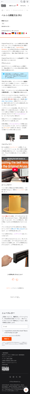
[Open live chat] (26, 390)
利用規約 (21, 343)
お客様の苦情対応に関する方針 (9, 360)
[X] (16, 377)
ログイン (8, 288)
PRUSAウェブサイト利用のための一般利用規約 (13, 354)
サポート (8, 10)
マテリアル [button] (23, 5)
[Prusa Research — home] (3, 5)
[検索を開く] (21, 1)
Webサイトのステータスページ (9, 362)
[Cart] (27, 1)
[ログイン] (24, 1)
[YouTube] (20, 377)
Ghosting (4, 49)
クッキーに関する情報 (7, 358)
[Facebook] (10, 377)
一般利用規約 (5, 353)
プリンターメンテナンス (18, 10)
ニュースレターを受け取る (14, 335)
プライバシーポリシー (14, 343)
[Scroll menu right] (28, 5)
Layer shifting (20, 47)
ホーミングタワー (20, 189)
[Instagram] (13, 377)
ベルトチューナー (13, 147)
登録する (6, 338)
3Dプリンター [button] (13, 5)
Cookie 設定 (5, 364)
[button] (3, 33)
